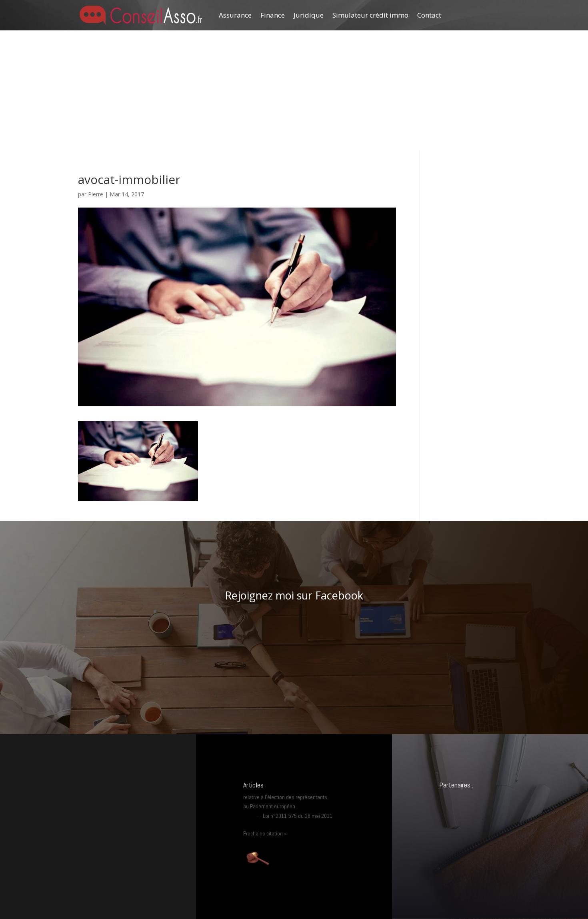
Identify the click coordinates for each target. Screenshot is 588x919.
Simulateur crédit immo (370, 15)
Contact (429, 15)
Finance (272, 15)
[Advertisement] (294, 90)
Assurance (235, 15)
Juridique (309, 15)
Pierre (95, 194)
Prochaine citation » (265, 833)
